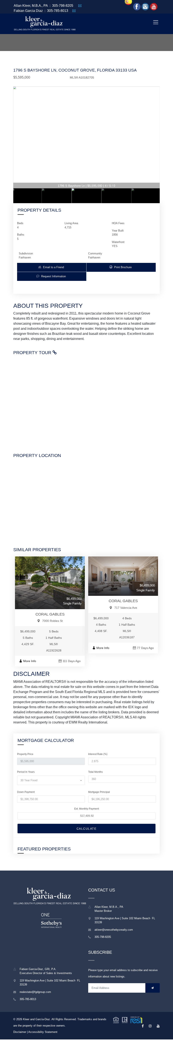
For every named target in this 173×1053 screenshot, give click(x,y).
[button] (51, 267)
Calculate (87, 828)
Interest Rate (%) (97, 754)
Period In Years (26, 771)
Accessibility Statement (42, 1032)
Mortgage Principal (99, 792)
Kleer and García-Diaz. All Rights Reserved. (50, 1019)
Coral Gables (50, 614)
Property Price (25, 754)
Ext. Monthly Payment (86, 808)
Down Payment (26, 792)
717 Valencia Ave (125, 607)
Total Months (95, 771)
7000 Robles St (52, 620)
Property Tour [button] (33, 352)
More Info (29, 661)
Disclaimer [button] (19, 1032)
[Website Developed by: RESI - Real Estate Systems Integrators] (127, 1019)
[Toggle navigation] (155, 22)
